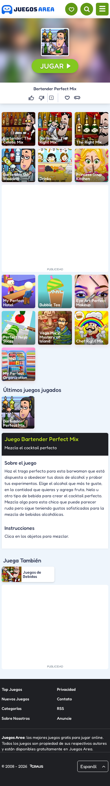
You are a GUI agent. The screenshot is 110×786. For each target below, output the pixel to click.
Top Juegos (12, 689)
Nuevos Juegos (15, 698)
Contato (64, 698)
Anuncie (64, 718)
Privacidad (66, 689)
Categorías (11, 708)
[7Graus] (36, 767)
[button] (55, 42)
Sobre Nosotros (16, 718)
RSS (60, 708)
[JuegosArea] (28, 9)
